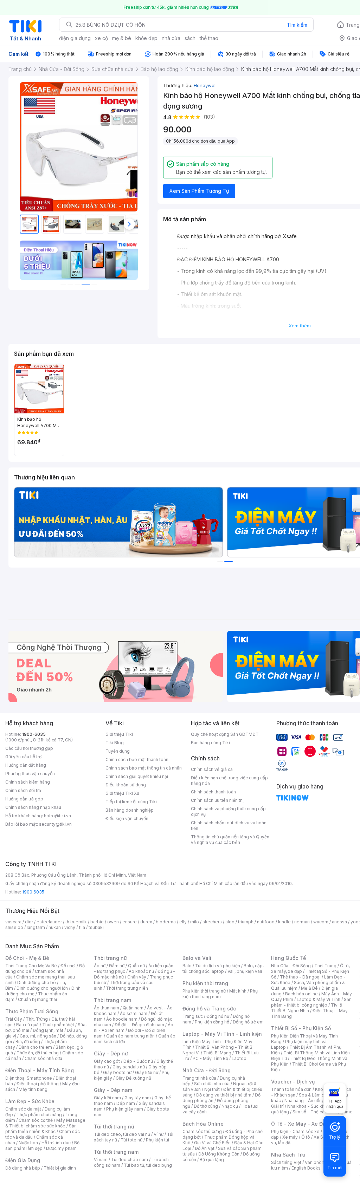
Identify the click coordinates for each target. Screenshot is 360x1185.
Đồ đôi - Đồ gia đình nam (139, 1024)
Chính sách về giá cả (212, 769)
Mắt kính (237, 991)
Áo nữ (99, 965)
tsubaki (96, 927)
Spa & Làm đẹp (314, 1095)
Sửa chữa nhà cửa (212, 1083)
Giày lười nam (107, 1097)
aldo (229, 921)
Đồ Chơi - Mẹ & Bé (27, 958)
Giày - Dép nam (113, 1090)
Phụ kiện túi (157, 1140)
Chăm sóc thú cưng (202, 1131)
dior (29, 921)
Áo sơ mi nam (133, 1013)
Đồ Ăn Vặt (204, 1148)
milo (194, 921)
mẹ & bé (121, 38)
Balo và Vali (196, 958)
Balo (187, 965)
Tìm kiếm (297, 25)
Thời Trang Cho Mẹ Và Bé (31, 965)
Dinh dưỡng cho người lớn (42, 988)
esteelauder (49, 921)
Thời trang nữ (110, 958)
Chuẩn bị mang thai (37, 999)
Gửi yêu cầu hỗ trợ (23, 756)
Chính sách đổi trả (23, 790)
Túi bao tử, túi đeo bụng (148, 1165)
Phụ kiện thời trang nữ (204, 991)
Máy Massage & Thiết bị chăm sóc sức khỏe (45, 1123)
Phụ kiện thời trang (205, 983)
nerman (302, 921)
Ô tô (305, 1137)
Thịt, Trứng (37, 1019)
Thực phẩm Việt (58, 1024)
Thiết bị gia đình (60, 1168)
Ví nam (101, 1159)
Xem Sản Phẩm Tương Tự (199, 191)
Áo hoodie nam (121, 1019)
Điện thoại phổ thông (38, 1083)
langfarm (36, 927)
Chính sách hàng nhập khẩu (33, 807)
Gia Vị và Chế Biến (212, 1142)
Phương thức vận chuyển (30, 773)
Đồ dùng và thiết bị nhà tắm (223, 1095)
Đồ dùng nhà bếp (22, 1168)
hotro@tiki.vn (57, 815)
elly (183, 921)
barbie (97, 921)
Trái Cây (13, 1019)
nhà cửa (171, 38)
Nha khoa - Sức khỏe (308, 1106)
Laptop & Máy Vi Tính (318, 999)
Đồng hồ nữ (217, 1016)
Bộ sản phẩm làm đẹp (42, 1145)
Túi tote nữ (131, 1140)
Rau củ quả (27, 1024)
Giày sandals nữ (128, 1066)
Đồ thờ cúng (206, 1106)
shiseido (14, 927)
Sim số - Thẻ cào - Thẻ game (322, 1111)
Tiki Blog (114, 742)
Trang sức (192, 1016)
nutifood (266, 921)
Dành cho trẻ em (35, 1047)
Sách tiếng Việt (286, 1162)
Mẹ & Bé (309, 988)
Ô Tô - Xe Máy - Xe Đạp (300, 1124)
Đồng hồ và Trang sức (209, 1008)
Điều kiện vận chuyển (126, 818)
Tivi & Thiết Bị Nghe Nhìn (306, 1007)
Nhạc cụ (229, 1106)
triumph (245, 921)
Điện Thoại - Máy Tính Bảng (39, 1070)
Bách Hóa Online (203, 1124)
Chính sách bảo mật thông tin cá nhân (143, 768)
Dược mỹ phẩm (61, 1148)
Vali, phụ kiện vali (244, 971)
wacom (320, 921)
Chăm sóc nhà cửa (43, 1058)
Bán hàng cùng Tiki (210, 742)
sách (190, 38)
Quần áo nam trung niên (130, 1036)
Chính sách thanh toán (213, 791)
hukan (55, 927)
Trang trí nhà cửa (199, 1078)
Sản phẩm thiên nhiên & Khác (41, 1128)
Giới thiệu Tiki (119, 734)
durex (146, 921)
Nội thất (212, 1089)
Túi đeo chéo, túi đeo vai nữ (122, 1134)
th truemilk (76, 921)
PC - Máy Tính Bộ (210, 1058)
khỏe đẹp (146, 38)
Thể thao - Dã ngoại (300, 977)
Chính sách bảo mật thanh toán (136, 759)
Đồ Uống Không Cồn (218, 1154)
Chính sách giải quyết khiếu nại (136, 776)
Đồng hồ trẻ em (248, 1021)
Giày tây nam (137, 1097)
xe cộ (101, 38)
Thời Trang (325, 965)
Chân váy (136, 977)
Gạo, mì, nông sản (38, 1036)
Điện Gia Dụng (22, 1160)
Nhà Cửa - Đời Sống (206, 1070)
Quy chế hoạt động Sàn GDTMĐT (225, 734)
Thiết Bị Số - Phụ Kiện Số (301, 1028)
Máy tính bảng (33, 1089)
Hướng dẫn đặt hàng (25, 765)
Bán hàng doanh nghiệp (129, 810)
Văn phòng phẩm (322, 1162)
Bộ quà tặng (212, 1159)
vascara (13, 921)
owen (113, 921)
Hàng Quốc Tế (288, 958)
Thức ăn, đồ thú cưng (38, 1052)
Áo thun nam (106, 1007)
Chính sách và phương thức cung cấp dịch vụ (228, 811)
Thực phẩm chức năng (39, 1114)
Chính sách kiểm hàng (27, 782)
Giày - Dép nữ (111, 1053)
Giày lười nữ (146, 1072)
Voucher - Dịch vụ (293, 1082)
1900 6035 (33, 892)
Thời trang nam (112, 1000)
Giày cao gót (107, 1061)
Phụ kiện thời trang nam (220, 993)
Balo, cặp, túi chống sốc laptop (223, 968)
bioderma (166, 921)
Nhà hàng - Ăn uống (304, 1100)
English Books (306, 1168)
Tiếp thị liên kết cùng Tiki (131, 801)
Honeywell (205, 85)
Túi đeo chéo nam (129, 1159)
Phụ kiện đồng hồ (212, 1021)
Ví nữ (158, 1134)
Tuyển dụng (117, 751)
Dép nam (125, 1103)
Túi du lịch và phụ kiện (217, 965)
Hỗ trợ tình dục (56, 1142)
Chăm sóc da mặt (23, 1109)
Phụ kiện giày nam (124, 1109)
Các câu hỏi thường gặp (29, 748)
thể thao (209, 38)
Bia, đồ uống (27, 1041)
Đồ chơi (68, 965)
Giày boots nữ (117, 1072)
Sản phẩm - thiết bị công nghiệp (311, 1002)
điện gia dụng (75, 38)
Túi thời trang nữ (114, 1127)
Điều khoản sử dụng (125, 784)
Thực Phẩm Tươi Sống (31, 1011)
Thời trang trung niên (127, 988)
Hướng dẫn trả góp (24, 798)
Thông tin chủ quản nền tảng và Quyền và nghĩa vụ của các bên (230, 839)
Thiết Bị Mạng (217, 1052)
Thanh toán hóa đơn (291, 1089)
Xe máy (290, 1137)
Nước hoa (28, 1142)
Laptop (239, 1058)
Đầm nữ (116, 965)
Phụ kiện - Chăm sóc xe (295, 1131)
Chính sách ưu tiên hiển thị (217, 800)
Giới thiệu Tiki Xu (122, 793)
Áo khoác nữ (141, 971)
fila (82, 927)
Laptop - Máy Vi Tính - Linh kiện (222, 1034)
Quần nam (133, 1007)
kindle (284, 921)
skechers (212, 921)
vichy (69, 927)
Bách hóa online (301, 993)
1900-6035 (34, 734)
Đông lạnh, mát (48, 1030)
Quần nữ (136, 965)
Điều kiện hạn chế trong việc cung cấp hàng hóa (229, 780)
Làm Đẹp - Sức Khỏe (29, 1101)
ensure (129, 921)
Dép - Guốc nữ (138, 1061)
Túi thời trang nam (116, 1152)
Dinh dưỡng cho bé (36, 982)
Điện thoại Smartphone (28, 1078)
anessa (339, 921)
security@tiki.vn (55, 824)
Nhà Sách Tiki (288, 1155)
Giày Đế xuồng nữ (133, 1078)
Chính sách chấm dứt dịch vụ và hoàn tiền (228, 825)
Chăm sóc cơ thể (36, 1120)
